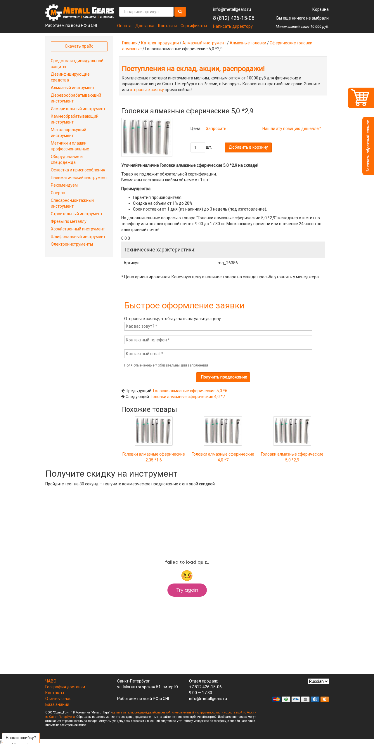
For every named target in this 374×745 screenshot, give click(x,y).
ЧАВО (50, 681)
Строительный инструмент (77, 213)
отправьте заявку (147, 89)
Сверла (58, 192)
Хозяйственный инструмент (78, 229)
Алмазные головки (248, 43)
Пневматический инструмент (79, 177)
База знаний (57, 704)
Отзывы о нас (58, 698)
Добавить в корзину (248, 147)
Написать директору (233, 26)
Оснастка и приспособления (78, 170)
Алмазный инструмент (204, 43)
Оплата (124, 25)
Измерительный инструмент (78, 108)
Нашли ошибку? (21, 737)
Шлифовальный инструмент (78, 236)
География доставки (65, 687)
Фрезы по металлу (68, 221)
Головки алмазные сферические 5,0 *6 (190, 390)
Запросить (216, 128)
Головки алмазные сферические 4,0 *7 (188, 396)
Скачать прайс (79, 46)
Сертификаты (194, 25)
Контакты (167, 25)
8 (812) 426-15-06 (233, 18)
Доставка (144, 25)
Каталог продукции (160, 43)
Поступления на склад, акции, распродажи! (193, 69)
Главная (130, 43)
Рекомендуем (64, 185)
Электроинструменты (72, 244)
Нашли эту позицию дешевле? (291, 128)
